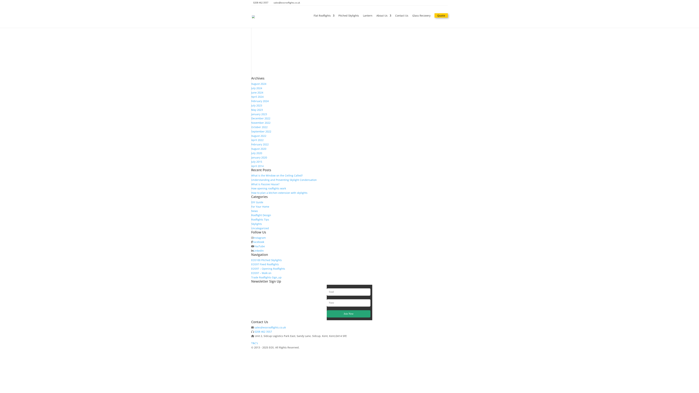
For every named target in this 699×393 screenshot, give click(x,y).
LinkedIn (258, 250)
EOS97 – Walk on (261, 273)
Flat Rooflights (322, 15)
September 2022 (261, 131)
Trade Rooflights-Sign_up (266, 277)
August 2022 (258, 136)
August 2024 (258, 84)
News (254, 211)
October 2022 (259, 127)
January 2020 (259, 157)
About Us (382, 15)
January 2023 (259, 114)
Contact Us (401, 15)
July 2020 (256, 153)
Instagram (259, 237)
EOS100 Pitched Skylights (266, 260)
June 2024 (257, 92)
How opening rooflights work (268, 188)
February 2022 (260, 144)
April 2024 (257, 96)
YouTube (259, 246)
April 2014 (257, 166)
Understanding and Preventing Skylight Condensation (284, 180)
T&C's (254, 343)
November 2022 (260, 122)
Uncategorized (260, 228)
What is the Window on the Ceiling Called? (277, 175)
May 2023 (257, 110)
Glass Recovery (421, 15)
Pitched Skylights (348, 15)
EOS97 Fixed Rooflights (265, 264)
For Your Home (260, 206)
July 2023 (256, 105)
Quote (441, 15)
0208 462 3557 (263, 331)
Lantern (367, 15)
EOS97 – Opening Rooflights (268, 268)
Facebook (258, 242)
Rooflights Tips (260, 219)
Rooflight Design (261, 215)
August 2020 (258, 148)
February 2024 (260, 101)
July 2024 (256, 88)
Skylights (256, 224)
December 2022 (260, 118)
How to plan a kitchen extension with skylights (279, 192)
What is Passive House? (265, 184)
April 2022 (257, 140)
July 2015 (256, 161)
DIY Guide (257, 202)
